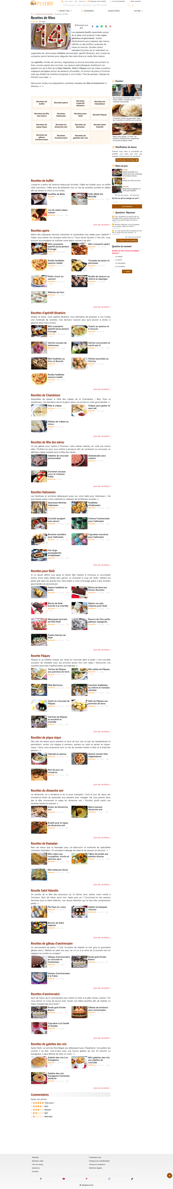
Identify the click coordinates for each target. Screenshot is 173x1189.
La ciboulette (120, 263)
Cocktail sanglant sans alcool (56, 519)
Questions (114, 11)
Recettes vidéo (37, 1161)
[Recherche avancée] (133, 5)
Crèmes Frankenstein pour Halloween (99, 519)
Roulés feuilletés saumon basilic (56, 261)
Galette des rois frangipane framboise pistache (58, 1076)
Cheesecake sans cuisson (97, 456)
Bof (46, 1113)
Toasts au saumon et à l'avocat (98, 327)
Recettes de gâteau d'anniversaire (41, 137)
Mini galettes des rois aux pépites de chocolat (99, 1060)
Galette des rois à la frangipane (58, 1058)
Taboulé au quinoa (57, 754)
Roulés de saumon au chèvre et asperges (99, 277)
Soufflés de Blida (56, 194)
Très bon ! (49, 1103)
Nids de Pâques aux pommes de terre (98, 702)
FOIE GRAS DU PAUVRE (95, 195)
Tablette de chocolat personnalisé (58, 456)
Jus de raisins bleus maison (57, 211)
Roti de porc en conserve (55, 771)
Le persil (118, 260)
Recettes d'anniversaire (61, 136)
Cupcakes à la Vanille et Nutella (58, 1024)
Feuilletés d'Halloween (94, 503)
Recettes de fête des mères (41, 114)
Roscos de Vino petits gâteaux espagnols (99, 620)
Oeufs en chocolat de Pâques (58, 702)
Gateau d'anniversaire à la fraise (59, 974)
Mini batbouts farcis (58, 870)
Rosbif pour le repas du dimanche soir (58, 824)
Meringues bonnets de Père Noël (57, 620)
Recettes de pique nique (41, 125)
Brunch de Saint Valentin (56, 924)
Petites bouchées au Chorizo (98, 359)
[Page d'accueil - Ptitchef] (32, 14)
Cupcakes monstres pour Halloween (98, 535)
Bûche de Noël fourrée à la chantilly (58, 604)
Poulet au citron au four (132, 180)
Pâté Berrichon (55, 685)
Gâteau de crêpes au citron (58, 422)
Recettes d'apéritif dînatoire (80, 103)
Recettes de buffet (41, 102)
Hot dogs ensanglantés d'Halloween (54, 553)
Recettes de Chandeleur (99, 102)
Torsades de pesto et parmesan (98, 261)
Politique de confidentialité (99, 1161)
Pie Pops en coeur (57, 907)
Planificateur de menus (126, 160)
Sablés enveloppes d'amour (97, 908)
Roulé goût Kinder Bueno (97, 958)
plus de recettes (101, 224)
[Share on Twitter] (106, 26)
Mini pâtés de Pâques (99, 669)
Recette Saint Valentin (100, 125)
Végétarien (82, 1)
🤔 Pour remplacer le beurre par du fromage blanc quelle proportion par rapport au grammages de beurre (126, 218)
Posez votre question (128, 240)
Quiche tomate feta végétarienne (98, 755)
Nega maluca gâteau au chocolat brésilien (131, 190)
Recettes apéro (61, 102)
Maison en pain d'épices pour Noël (97, 604)
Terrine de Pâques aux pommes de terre (58, 670)
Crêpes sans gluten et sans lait (99, 406)
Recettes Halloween (61, 114)
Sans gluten (69, 1)
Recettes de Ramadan (80, 125)
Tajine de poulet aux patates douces (98, 855)
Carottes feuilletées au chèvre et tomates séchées (99, 687)
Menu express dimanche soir (95, 808)
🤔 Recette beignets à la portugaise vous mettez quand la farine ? (125, 225)
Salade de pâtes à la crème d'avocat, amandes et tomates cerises (132, 174)
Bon (46, 1106)
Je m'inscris (127, 206)
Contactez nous (95, 1157)
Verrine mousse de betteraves (57, 344)
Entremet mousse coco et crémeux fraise (57, 474)
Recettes (64, 11)
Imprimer (135, 195)
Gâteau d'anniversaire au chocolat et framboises (59, 959)
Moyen (47, 1109)
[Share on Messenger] (97, 26)
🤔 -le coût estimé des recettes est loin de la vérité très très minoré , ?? (127, 231)
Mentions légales (95, 1168)
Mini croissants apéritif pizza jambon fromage (58, 246)
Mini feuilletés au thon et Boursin (56, 359)
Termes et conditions (97, 1164)
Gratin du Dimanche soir (58, 808)
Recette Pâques (100, 115)
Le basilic (119, 256)
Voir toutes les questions (133, 237)
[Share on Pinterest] (110, 26)
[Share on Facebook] (92, 26)
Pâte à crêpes (55, 405)
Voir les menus (122, 195)
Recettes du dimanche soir (61, 125)
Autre (137, 11)
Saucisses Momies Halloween (57, 503)
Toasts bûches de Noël (57, 636)
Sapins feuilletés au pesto (57, 588)
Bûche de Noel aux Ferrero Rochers (97, 588)
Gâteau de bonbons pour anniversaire (98, 1008)
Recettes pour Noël (80, 114)
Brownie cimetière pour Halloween (57, 535)
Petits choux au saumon (55, 277)
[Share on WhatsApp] (101, 26)
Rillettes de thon (56, 292)
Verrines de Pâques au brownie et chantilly (57, 719)
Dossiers (88, 11)
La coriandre (120, 266)
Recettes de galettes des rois (80, 136)
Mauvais (48, 1116)
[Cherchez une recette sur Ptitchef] (129, 5)
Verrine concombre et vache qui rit (99, 344)
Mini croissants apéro (99, 244)
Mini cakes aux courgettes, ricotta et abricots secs (58, 856)
